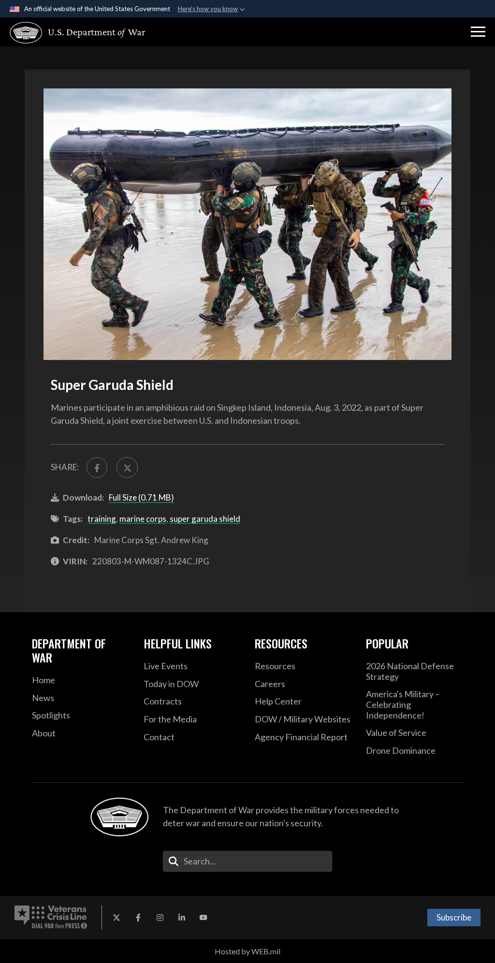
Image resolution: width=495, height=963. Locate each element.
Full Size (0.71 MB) (141, 497)
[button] (478, 32)
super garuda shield (205, 519)
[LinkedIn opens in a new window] (182, 917)
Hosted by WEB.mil (247, 951)
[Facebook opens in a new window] (138, 917)
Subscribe (454, 917)
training (101, 519)
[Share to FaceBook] (97, 467)
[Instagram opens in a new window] (160, 917)
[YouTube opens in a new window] (203, 917)
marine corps (142, 519)
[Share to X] (126, 467)
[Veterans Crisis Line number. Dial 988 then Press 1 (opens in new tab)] (51, 918)
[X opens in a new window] (116, 917)
